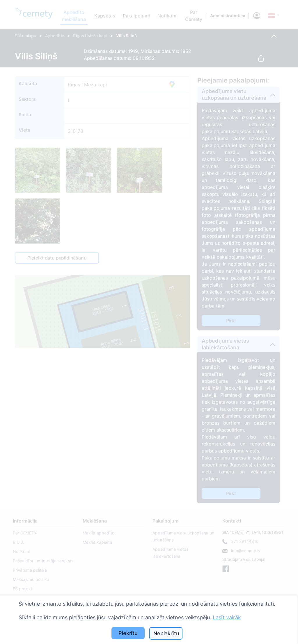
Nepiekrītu (166, 633)
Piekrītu (128, 633)
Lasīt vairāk (227, 617)
